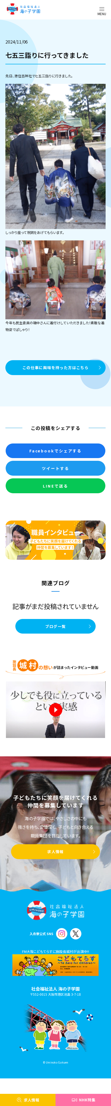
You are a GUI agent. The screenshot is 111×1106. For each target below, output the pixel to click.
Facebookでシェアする (55, 450)
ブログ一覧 (55, 626)
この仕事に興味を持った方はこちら (55, 367)
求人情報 (55, 851)
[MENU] (101, 9)
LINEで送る (55, 486)
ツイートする (55, 468)
